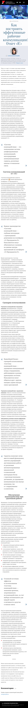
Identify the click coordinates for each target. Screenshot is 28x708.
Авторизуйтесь (5, 694)
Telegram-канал (19, 63)
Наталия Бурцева (14, 56)
